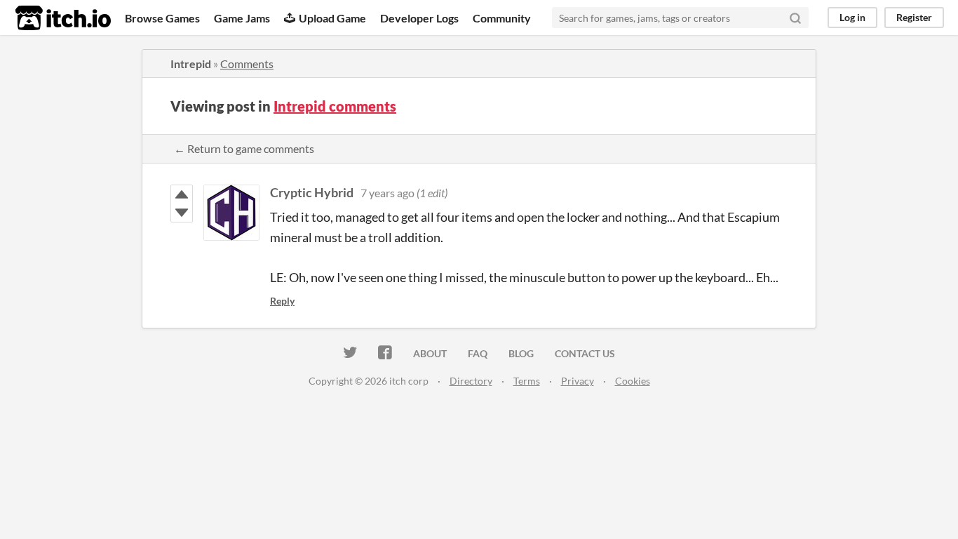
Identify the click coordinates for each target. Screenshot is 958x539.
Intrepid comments (335, 106)
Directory (471, 381)
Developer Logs (419, 18)
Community (502, 18)
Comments (247, 63)
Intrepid (190, 63)
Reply (282, 301)
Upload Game (332, 18)
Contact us (585, 353)
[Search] (795, 17)
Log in (852, 17)
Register (914, 17)
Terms (526, 381)
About (430, 353)
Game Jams (242, 18)
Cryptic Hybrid (311, 192)
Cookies (632, 381)
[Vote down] (181, 213)
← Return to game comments (244, 148)
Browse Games (162, 18)
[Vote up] (181, 194)
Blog (521, 353)
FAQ (477, 353)
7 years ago (387, 192)
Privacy (577, 381)
